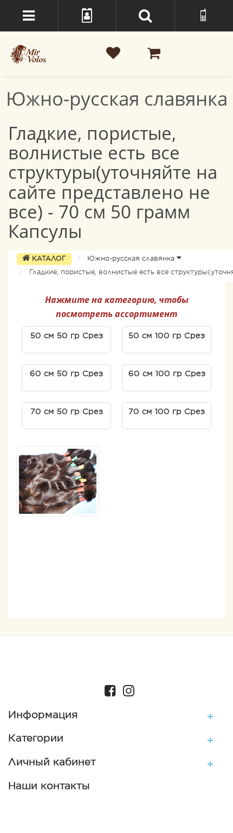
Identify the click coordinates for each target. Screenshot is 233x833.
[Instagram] (126, 689)
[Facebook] (107, 689)
